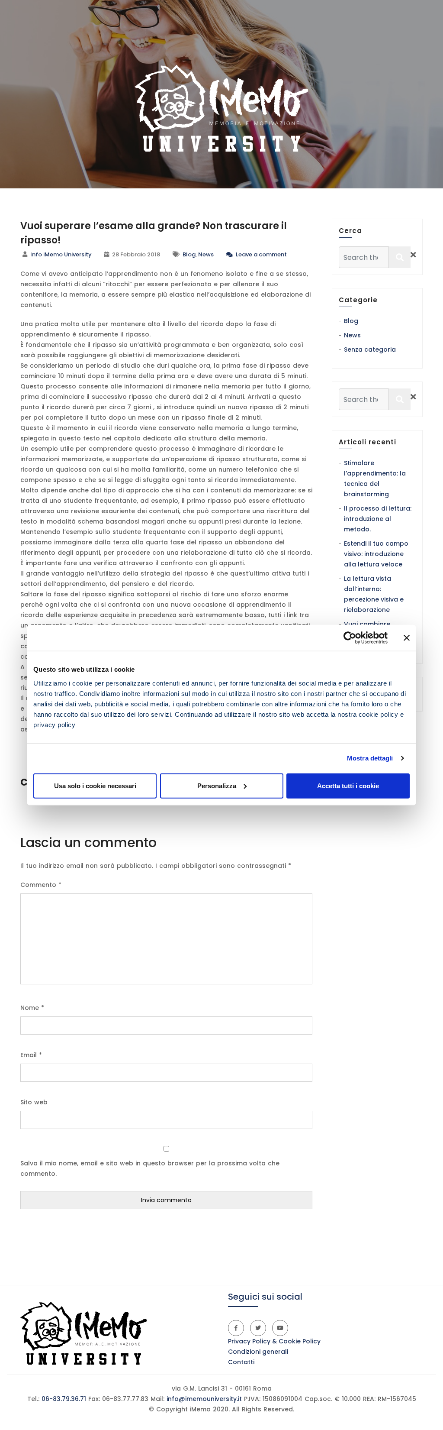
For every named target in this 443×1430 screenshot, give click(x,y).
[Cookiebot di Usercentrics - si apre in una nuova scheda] (350, 637)
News (206, 254)
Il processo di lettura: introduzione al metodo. (377, 519)
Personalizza (216, 785)
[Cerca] (400, 257)
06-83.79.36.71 (62, 1398)
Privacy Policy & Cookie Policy (274, 1341)
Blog (189, 254)
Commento (40, 884)
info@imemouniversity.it (204, 1398)
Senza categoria (370, 349)
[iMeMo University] (221, 108)
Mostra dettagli (370, 758)
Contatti (241, 1362)
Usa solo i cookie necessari (95, 785)
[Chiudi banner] (407, 638)
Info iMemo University (61, 254)
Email (31, 1055)
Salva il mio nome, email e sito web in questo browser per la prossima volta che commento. (149, 1168)
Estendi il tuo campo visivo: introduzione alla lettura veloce (376, 554)
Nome (32, 1007)
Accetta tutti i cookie (348, 785)
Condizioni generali (258, 1351)
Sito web (34, 1102)
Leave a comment (260, 254)
